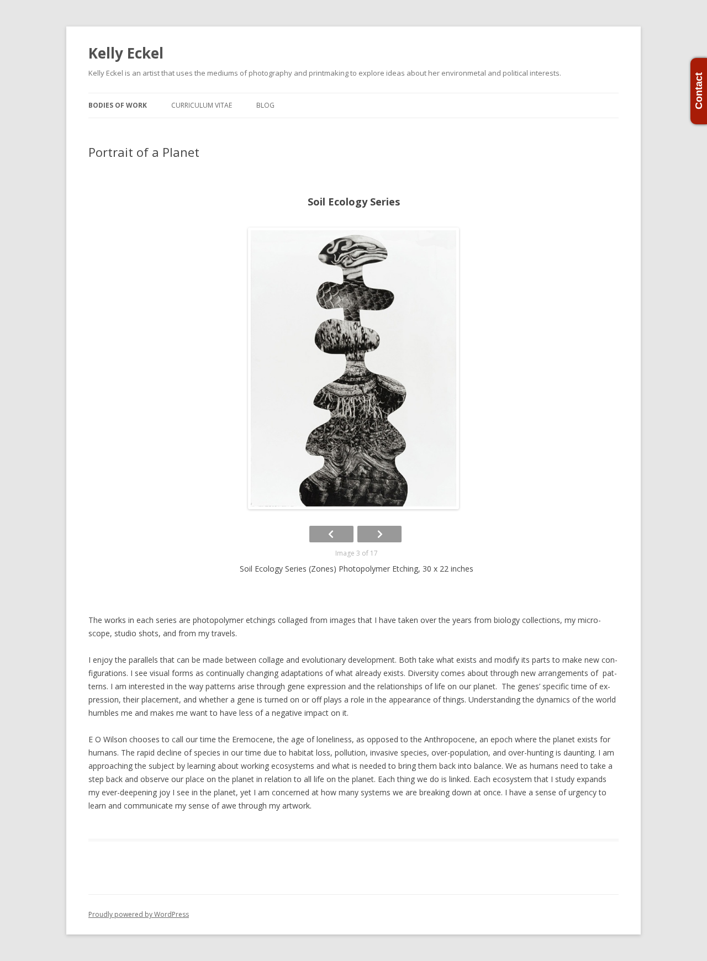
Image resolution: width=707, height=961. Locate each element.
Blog (265, 105)
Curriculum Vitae (201, 105)
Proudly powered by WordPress (138, 914)
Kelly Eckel (125, 53)
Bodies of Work (117, 105)
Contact (698, 91)
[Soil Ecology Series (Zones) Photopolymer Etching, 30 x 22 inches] (353, 368)
